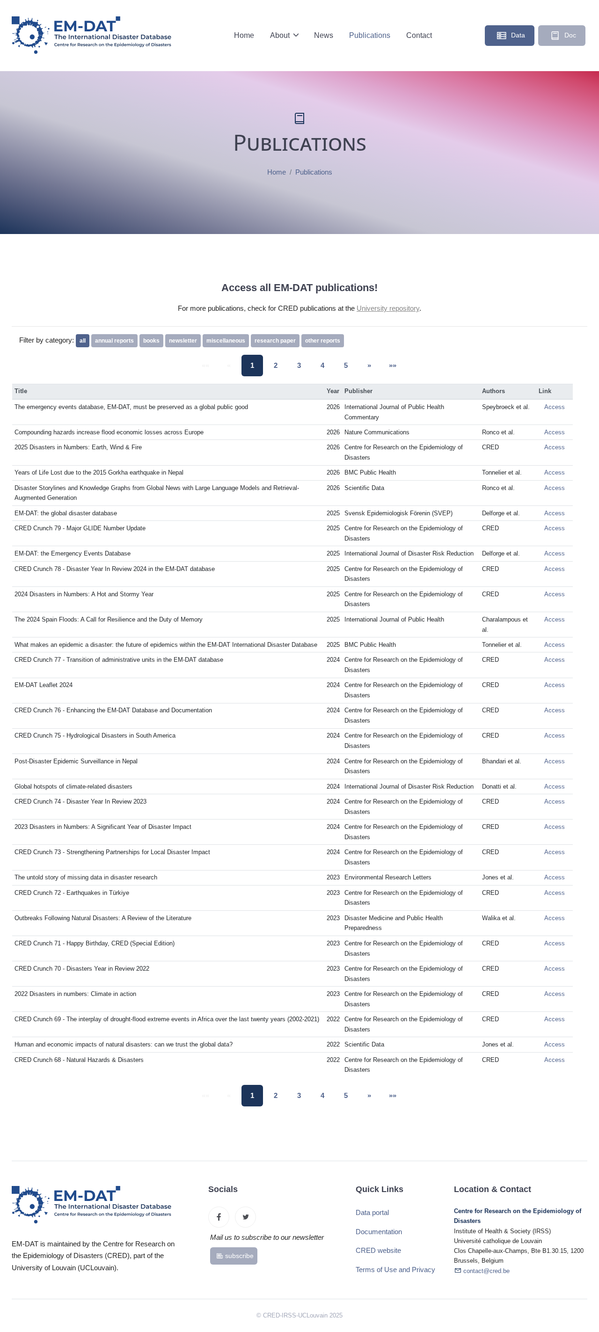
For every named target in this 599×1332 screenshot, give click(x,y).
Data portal (372, 1212)
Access (554, 406)
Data (517, 35)
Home (244, 35)
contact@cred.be (486, 1271)
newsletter (183, 340)
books (151, 340)
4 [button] (322, 365)
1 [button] (252, 365)
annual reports (114, 340)
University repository (388, 308)
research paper (275, 340)
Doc (569, 35)
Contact (419, 35)
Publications (369, 35)
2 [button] (276, 365)
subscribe (239, 1255)
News (323, 35)
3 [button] (299, 365)
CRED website (378, 1250)
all (83, 340)
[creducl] (218, 1217)
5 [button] (346, 365)
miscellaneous (225, 340)
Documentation (379, 1232)
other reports (322, 340)
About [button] (281, 35)
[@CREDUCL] (245, 1217)
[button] (369, 365)
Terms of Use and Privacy (395, 1269)
